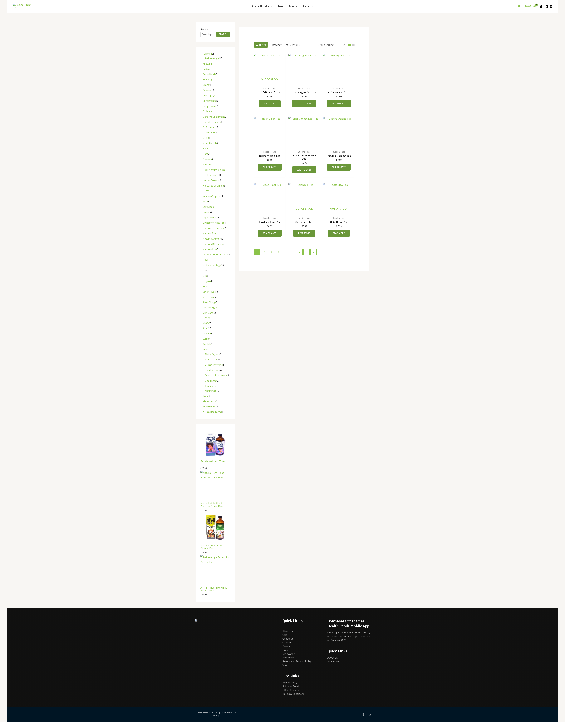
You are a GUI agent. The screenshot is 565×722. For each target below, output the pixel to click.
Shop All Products (262, 6)
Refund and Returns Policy (296, 661)
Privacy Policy (289, 682)
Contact (286, 642)
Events (293, 6)
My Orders (288, 657)
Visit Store (333, 661)
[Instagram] (551, 6)
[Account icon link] (541, 6)
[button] (519, 6)
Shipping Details (291, 686)
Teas (280, 6)
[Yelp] (363, 714)
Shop (285, 665)
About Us (308, 6)
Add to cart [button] (304, 103)
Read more (270, 103)
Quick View (270, 82)
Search (204, 29)
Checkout (287, 638)
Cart (284, 634)
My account (288, 653)
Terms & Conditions (293, 693)
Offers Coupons (291, 690)
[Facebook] (546, 6)
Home (285, 650)
